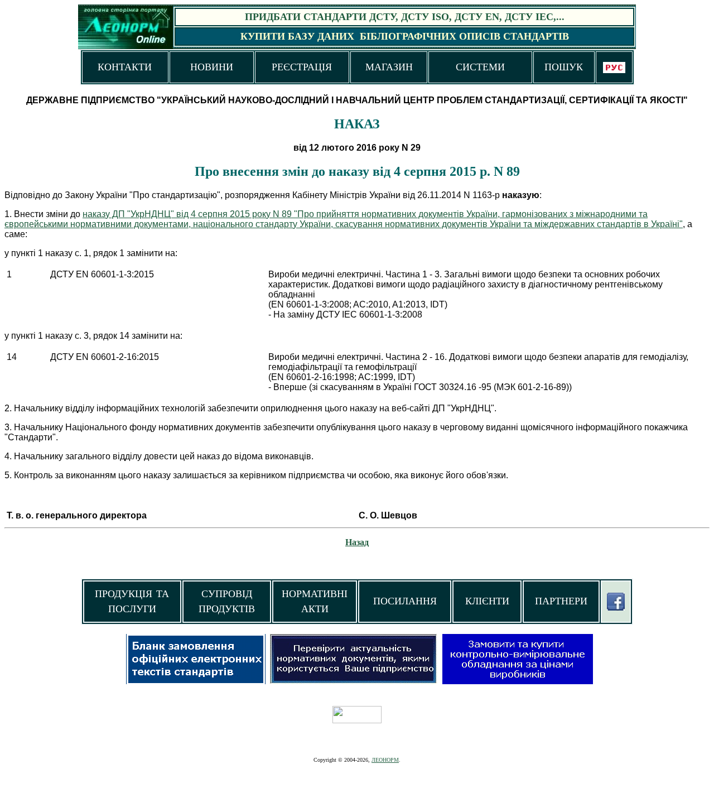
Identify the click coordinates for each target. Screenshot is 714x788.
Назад (357, 542)
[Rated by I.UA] (357, 720)
